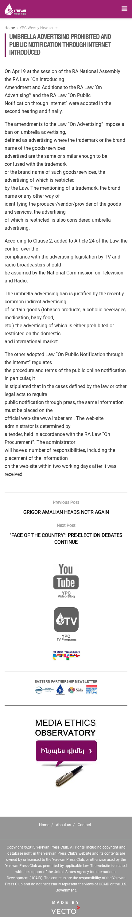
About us (63, 824)
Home (10, 28)
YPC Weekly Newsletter (39, 28)
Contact (84, 824)
